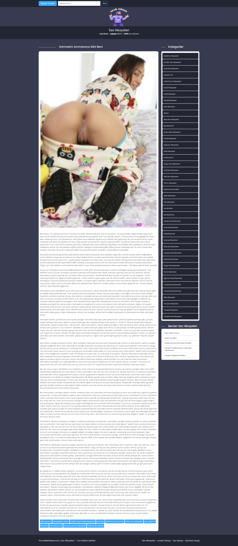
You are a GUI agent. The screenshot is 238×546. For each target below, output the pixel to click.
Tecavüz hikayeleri (171, 304)
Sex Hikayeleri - (149, 540)
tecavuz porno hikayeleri (75, 526)
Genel (166, 113)
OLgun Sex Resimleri (172, 265)
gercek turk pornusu (115, 521)
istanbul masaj (192, 540)
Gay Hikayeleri (169, 107)
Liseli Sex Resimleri (171, 259)
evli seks (100, 521)
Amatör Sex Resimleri (172, 221)
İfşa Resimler (169, 126)
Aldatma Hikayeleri (171, 56)
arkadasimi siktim (61, 521)
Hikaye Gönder (48, 3)
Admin (113, 34)
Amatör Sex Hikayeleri (172, 62)
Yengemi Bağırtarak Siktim (174, 355)
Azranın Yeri (168, 75)
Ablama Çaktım (170, 338)
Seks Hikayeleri (170, 196)
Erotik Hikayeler (170, 94)
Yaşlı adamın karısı (171, 333)
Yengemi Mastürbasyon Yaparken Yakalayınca (178, 349)
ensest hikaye (164, 540)
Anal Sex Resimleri (171, 227)
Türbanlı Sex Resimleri (172, 291)
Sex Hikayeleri (169, 202)
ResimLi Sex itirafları (171, 189)
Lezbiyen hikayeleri (171, 145)
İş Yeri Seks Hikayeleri (172, 132)
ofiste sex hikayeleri (134, 521)
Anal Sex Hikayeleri (171, 69)
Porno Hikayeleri (170, 183)
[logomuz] (119, 17)
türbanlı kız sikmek (96, 526)
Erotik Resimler (169, 234)
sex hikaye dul (56, 526)
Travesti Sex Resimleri (172, 285)
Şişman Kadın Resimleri (173, 278)
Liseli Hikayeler (169, 151)
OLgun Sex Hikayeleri (172, 164)
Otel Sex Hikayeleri (171, 177)
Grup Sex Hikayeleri (171, 119)
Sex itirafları (168, 208)
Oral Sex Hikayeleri (171, 170)
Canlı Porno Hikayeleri (172, 81)
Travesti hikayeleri (171, 310)
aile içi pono (46, 521)
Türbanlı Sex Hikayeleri (172, 316)
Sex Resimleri (169, 215)
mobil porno (169, 158)
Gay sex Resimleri (171, 240)
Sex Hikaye (178, 540)
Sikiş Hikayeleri (169, 297)
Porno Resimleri (170, 272)
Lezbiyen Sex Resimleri (173, 253)
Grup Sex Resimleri (171, 247)
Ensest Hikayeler (170, 88)
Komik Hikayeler (170, 138)
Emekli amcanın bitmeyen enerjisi (177, 343)
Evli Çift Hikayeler (170, 100)
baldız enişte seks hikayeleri (83, 521)
